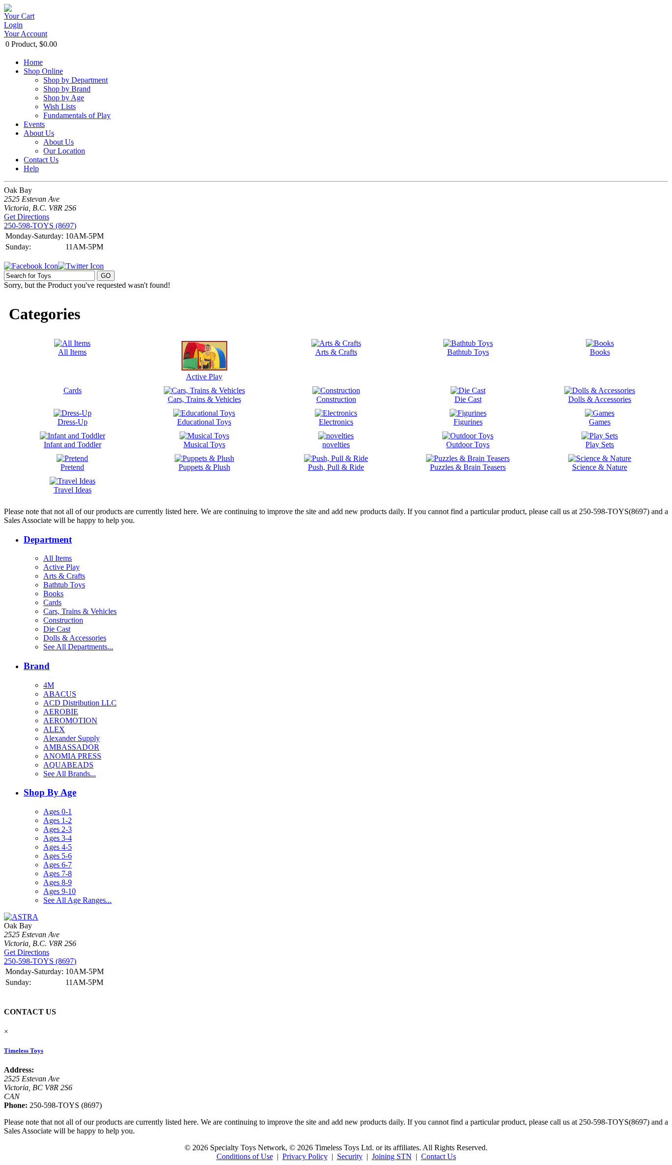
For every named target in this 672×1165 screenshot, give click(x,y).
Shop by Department (75, 80)
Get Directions (26, 217)
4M (48, 685)
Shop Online (43, 71)
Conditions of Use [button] (244, 1156)
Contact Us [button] (438, 1156)
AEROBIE (60, 711)
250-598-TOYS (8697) (40, 225)
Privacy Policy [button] (305, 1156)
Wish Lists (59, 106)
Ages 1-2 (57, 820)
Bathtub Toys (64, 585)
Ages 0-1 (57, 811)
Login (13, 25)
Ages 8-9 (57, 882)
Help (31, 168)
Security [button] (350, 1156)
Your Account (25, 34)
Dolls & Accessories (74, 638)
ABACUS (59, 694)
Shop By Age (50, 792)
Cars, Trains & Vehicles (80, 611)
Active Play (61, 567)
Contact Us (41, 159)
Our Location (64, 151)
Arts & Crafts (64, 576)
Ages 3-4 (57, 838)
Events (34, 124)
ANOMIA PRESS (72, 756)
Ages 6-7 (57, 864)
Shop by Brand (67, 89)
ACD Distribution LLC (80, 703)
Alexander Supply (71, 738)
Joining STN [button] (392, 1156)
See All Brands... (69, 773)
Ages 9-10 (59, 891)
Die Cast (56, 629)
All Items (57, 558)
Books (53, 593)
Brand (37, 666)
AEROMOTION (70, 720)
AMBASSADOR (71, 747)
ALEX (54, 729)
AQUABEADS (68, 765)
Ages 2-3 (57, 829)
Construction (63, 620)
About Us (39, 133)
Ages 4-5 (57, 847)
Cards (52, 602)
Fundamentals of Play (77, 115)
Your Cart (19, 16)
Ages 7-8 (57, 873)
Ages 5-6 (57, 856)
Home (33, 62)
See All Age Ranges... (77, 900)
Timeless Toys (23, 1050)
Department (48, 539)
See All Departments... (78, 647)
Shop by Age (63, 97)
